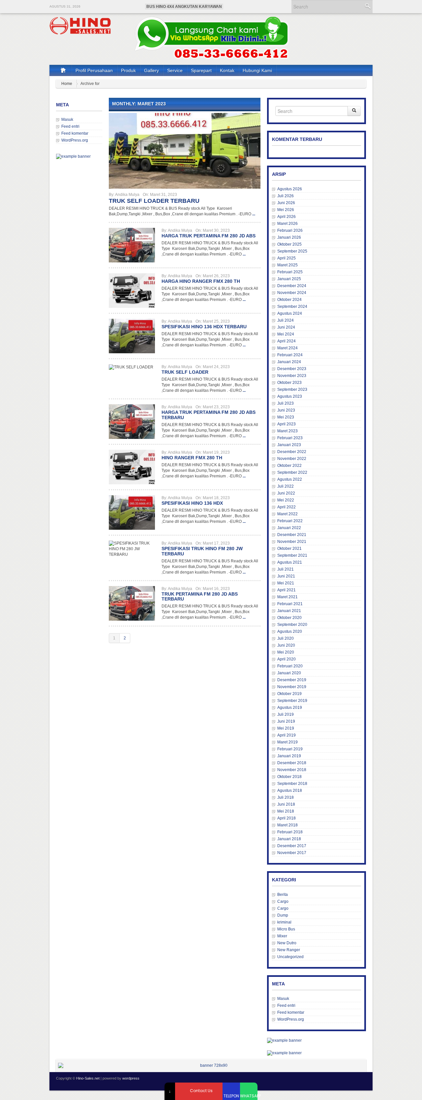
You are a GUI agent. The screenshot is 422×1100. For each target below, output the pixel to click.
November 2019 (291, 686)
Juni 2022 (286, 493)
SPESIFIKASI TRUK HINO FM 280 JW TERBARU (202, 551)
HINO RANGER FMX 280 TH (192, 457)
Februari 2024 (290, 355)
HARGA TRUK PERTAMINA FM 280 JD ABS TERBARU (209, 415)
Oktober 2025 (289, 244)
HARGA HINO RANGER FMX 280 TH (201, 281)
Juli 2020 (285, 638)
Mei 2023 (285, 417)
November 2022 (291, 458)
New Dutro (286, 943)
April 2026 (286, 216)
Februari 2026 (290, 230)
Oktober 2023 (289, 382)
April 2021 (286, 590)
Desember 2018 (291, 763)
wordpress (130, 1078)
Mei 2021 (285, 583)
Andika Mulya (127, 194)
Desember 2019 (291, 680)
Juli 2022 (285, 486)
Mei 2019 (285, 728)
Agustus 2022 (289, 479)
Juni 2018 (286, 804)
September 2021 (292, 555)
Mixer (282, 936)
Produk (128, 70)
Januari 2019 (289, 756)
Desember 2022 (291, 451)
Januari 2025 (289, 279)
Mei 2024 (285, 334)
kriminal (284, 922)
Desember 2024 (291, 285)
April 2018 (286, 818)
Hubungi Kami (257, 70)
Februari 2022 (290, 521)
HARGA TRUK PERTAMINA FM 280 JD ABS (209, 235)
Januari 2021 (289, 610)
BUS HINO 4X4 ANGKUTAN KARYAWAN (184, 6)
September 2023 (292, 389)
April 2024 (286, 341)
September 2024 (292, 306)
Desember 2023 (291, 368)
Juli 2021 (285, 569)
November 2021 (291, 541)
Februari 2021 (290, 604)
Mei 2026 (285, 209)
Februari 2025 (290, 272)
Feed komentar (74, 133)
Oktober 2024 (289, 299)
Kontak (227, 70)
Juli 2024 (285, 320)
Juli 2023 (285, 403)
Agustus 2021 (289, 562)
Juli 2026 (285, 196)
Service (175, 70)
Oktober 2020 (289, 617)
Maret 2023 (287, 431)
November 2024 (291, 292)
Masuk (67, 119)
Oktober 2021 (289, 548)
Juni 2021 (286, 576)
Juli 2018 (285, 797)
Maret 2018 (287, 825)
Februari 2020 (290, 666)
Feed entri (70, 126)
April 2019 (286, 735)
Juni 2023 (286, 410)
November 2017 (291, 852)
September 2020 (292, 624)
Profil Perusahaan (94, 70)
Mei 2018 (285, 811)
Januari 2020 (289, 673)
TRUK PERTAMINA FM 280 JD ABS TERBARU (200, 596)
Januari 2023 (289, 445)
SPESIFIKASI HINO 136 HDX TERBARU (204, 326)
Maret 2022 (287, 514)
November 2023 (291, 375)
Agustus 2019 (289, 707)
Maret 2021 (287, 597)
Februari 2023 (290, 438)
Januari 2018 (289, 839)
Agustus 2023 (289, 396)
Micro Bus (286, 929)
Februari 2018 (290, 832)
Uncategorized (290, 956)
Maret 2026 (287, 223)
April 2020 (286, 659)
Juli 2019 (285, 714)
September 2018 (292, 783)
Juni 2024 (286, 327)
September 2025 (292, 251)
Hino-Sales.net (88, 1078)
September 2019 (292, 700)
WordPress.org (74, 140)
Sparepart (201, 70)
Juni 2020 (286, 645)
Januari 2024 (289, 362)
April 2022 (286, 507)
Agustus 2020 (289, 631)
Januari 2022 (289, 527)
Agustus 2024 (289, 313)
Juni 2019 (286, 721)
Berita (282, 894)
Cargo (282, 901)
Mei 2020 (285, 652)
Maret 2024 (287, 348)
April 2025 (286, 258)
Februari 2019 (290, 749)
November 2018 (291, 769)
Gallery (151, 70)
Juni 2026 (286, 203)
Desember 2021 (291, 534)
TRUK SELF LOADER (185, 372)
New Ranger (288, 950)
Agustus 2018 (289, 790)
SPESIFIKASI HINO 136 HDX (192, 503)
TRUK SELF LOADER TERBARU (154, 201)
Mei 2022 (285, 500)
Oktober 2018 (289, 776)
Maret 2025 (287, 265)
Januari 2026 (289, 237)
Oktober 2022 (289, 465)
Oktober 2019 (289, 693)
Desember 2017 (291, 846)
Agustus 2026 (289, 189)
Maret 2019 (287, 742)
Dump (282, 915)
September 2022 (292, 472)
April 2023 (286, 424)
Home (66, 83)
